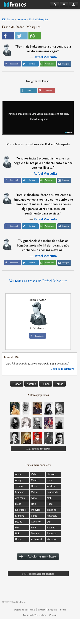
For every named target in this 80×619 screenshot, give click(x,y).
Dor (49, 521)
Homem (51, 474)
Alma (34, 498)
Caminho (36, 521)
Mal (49, 498)
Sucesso (51, 533)
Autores (31, 384)
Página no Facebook (24, 609)
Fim (17, 527)
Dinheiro (19, 515)
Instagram (52, 609)
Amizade (20, 498)
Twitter (41, 609)
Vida (33, 474)
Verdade (51, 486)
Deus (34, 486)
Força (34, 515)
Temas (59, 384)
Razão (18, 521)
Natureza (52, 515)
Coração (19, 492)
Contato (53, 615)
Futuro (18, 539)
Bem (49, 480)
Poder (50, 503)
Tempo (19, 486)
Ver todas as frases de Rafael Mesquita (38, 280)
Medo (18, 503)
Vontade (51, 539)
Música (35, 533)
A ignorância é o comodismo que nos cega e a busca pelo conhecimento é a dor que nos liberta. (43, 163)
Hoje (33, 503)
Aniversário (37, 539)
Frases (17, 384)
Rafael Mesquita (45, 57)
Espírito (51, 527)
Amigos (19, 480)
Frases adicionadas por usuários (38, 573)
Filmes (45, 384)
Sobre (63, 609)
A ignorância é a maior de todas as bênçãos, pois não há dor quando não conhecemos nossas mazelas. (43, 245)
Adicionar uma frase (42, 556)
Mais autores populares (38, 448)
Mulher (34, 492)
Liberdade (20, 509)
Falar (33, 527)
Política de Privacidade (34, 615)
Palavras (36, 509)
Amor (18, 474)
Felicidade (52, 492)
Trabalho (51, 509)
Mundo (34, 480)
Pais (17, 533)
